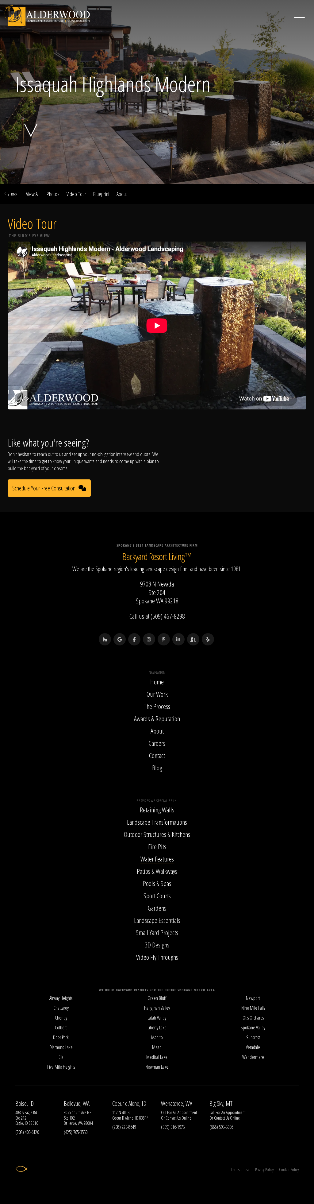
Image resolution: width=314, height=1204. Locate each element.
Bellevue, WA (77, 1103)
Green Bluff (156, 998)
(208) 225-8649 (124, 1127)
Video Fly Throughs (157, 957)
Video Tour (76, 194)
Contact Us (173, 1118)
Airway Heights (60, 998)
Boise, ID (24, 1103)
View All (33, 194)
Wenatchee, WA (176, 1103)
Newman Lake (156, 1066)
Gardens (157, 907)
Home (157, 681)
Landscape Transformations (157, 822)
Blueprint (101, 194)
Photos (53, 194)
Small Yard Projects (157, 932)
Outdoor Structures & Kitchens (157, 834)
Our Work (157, 694)
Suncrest (253, 1037)
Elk (61, 1057)
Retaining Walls (157, 809)
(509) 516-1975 (173, 1127)
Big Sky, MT (220, 1103)
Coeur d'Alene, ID (129, 1103)
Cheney (61, 1017)
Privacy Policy (264, 1169)
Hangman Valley (157, 1008)
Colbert (61, 1027)
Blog (157, 767)
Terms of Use (240, 1169)
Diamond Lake (61, 1047)
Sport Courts (157, 895)
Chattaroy (61, 1008)
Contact (157, 755)
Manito (157, 1037)
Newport (253, 998)
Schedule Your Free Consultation (43, 488)
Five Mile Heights (61, 1066)
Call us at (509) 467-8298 (157, 616)
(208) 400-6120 (27, 1132)
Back (14, 194)
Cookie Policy (289, 1169)
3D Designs (157, 944)
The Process (157, 706)
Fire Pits (157, 846)
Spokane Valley (253, 1027)
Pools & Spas (157, 883)
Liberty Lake (157, 1027)
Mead (157, 1047)
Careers (157, 743)
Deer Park (61, 1037)
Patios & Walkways (157, 871)
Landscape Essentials (157, 920)
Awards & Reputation (157, 718)
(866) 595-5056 (221, 1127)
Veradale (253, 1047)
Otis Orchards (253, 1017)
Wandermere (253, 1057)
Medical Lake (156, 1057)
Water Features (157, 858)
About (122, 194)
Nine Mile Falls (253, 1008)
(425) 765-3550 (75, 1132)
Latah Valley (156, 1017)
